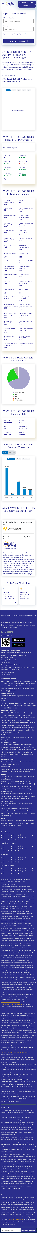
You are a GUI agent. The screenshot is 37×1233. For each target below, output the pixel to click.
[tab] (8, 90)
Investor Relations (7, 811)
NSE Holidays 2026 (7, 794)
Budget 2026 (5, 781)
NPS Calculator (20, 730)
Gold (11, 786)
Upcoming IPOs (6, 681)
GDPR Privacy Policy (19, 821)
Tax (2, 803)
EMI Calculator (23, 720)
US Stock (31, 784)
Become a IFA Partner (9, 772)
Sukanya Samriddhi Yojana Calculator (21, 728)
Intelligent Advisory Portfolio (11, 683)
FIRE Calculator (14, 732)
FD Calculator (15, 713)
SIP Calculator (5, 713)
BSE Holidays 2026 (20, 794)
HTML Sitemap (16, 825)
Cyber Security (6, 825)
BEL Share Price (6, 757)
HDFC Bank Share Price (8, 745)
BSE (2, 808)
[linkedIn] (11, 633)
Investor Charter (6, 821)
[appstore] (19, 640)
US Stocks (24, 683)
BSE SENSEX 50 (14, 708)
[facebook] (2, 633)
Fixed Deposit (5, 688)
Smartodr (4, 823)
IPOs (15, 784)
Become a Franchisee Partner (24, 769)
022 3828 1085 (5, 662)
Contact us (5, 777)
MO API (27, 737)
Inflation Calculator (7, 730)
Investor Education (7, 813)
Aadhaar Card (16, 803)
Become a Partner (7, 769)
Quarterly (12, 452)
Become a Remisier (23, 772)
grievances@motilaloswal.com (10, 1002)
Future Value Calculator (27, 723)
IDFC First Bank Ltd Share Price (15, 750)
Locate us (18, 777)
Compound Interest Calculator (11, 715)
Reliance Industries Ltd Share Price (22, 754)
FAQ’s (11, 777)
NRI (15, 786)
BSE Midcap (5, 705)
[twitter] (5, 633)
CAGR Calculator (29, 718)
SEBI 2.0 (11, 823)
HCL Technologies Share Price (15, 752)
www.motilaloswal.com (16, 1219)
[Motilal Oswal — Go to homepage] (9, 4)
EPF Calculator (14, 723)
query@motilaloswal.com (9, 660)
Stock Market (15, 781)
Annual (5, 452)
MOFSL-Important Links (24, 808)
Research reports (6, 762)
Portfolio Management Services (24, 686)
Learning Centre (19, 762)
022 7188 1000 (5, 675)
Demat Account (25, 781)
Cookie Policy (26, 811)
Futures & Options (7, 784)
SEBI (9, 808)
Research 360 (5, 737)
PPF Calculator (20, 725)
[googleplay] (19, 645)
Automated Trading (24, 789)
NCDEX (13, 808)
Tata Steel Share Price (24, 745)
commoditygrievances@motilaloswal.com (14, 1052)
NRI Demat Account (29, 681)
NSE (5, 808)
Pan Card (8, 803)
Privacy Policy (28, 823)
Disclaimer (17, 811)
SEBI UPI (25, 6)
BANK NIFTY (19, 703)
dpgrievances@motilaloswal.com (11, 1004)
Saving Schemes (27, 803)
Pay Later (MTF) (16, 688)
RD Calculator (26, 713)
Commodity (21, 786)
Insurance (13, 691)
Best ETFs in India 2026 (21, 799)
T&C (26, 34)
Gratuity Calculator (8, 725)
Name (5, 26)
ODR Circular (18, 823)
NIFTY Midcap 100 (25, 705)
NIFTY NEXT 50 (14, 705)
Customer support (28, 777)
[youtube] (8, 633)
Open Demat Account (26, 2)
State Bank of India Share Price (11, 747)
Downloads (30, 821)
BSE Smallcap (28, 703)
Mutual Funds (17, 681)
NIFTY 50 (4, 703)
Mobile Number (9, 18)
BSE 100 (6, 708)
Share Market (5, 696)
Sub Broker (5, 786)
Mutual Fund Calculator (9, 720)
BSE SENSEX (11, 703)
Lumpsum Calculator (16, 718)
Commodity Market (17, 696)
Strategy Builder (6, 740)
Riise (32, 737)
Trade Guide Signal (17, 737)
